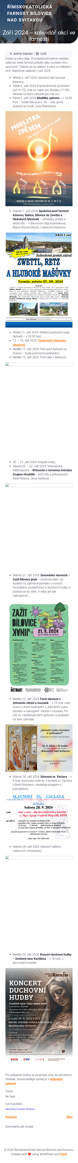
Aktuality (10, 1109)
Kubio (63, 1154)
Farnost (21, 1109)
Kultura (30, 1109)
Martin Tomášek (23, 53)
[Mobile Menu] (70, 13)
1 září (43, 53)
